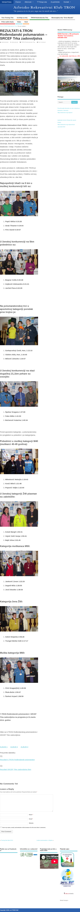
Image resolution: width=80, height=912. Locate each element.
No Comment (42, 42)
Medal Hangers (64, 900)
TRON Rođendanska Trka (39, 17)
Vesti (26, 22)
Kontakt (66, 2)
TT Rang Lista (42, 2)
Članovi (18, 2)
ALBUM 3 (24, 747)
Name (31, 814)
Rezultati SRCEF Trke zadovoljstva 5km (15, 769)
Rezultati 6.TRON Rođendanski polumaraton (17, 760)
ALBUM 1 (4, 747)
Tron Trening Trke (7, 17)
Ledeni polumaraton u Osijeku (45, 840)
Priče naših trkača (7, 22)
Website (31, 823)
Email (31, 819)
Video (19, 22)
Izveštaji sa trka (22, 17)
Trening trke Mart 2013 (7, 840)
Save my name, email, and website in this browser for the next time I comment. (24, 827)
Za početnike (55, 2)
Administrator (4, 42)
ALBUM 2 (14, 747)
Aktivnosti (28, 2)
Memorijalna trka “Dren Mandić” (63, 17)
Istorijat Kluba (6, 2)
